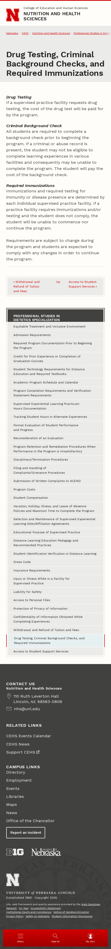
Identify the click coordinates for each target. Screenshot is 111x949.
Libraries (15, 796)
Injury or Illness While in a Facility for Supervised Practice (41, 581)
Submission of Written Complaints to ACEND (47, 481)
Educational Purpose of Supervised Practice (46, 532)
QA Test (23, 908)
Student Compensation (30, 498)
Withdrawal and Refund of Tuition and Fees (26, 286)
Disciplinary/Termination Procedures (40, 459)
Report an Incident (25, 833)
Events (12, 788)
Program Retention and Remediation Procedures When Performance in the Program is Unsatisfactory (54, 449)
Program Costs (24, 489)
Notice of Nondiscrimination (71, 912)
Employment (19, 780)
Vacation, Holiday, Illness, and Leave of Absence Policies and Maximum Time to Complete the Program (53, 508)
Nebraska (12, 33)
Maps (11, 804)
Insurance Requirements (31, 570)
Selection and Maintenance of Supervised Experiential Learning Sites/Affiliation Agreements (54, 521)
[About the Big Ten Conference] (14, 852)
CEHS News (17, 744)
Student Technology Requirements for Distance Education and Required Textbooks (49, 371)
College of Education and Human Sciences (55, 8)
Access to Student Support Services (40, 651)
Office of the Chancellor (30, 820)
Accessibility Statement (45, 908)
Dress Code (22, 562)
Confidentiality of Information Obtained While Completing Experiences (48, 619)
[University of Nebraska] (46, 852)
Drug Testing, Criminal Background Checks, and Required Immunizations (49, 640)
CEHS (25, 33)
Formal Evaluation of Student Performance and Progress (45, 427)
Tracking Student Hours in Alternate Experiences (50, 417)
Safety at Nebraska (38, 916)
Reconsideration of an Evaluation (38, 438)
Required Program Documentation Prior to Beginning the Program (52, 345)
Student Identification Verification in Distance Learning (54, 553)
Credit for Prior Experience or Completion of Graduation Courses (47, 359)
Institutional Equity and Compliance (28, 912)
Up (58, 282)
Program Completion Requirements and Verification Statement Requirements (52, 393)
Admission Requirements (32, 335)
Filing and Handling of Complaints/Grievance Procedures (39, 470)
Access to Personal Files (31, 600)
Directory (15, 772)
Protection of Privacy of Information (40, 608)
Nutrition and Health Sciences (51, 16)
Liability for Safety (27, 592)
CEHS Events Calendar (28, 735)
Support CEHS (20, 752)
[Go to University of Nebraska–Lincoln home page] (12, 15)
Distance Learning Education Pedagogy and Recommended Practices (45, 543)
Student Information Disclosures (72, 916)
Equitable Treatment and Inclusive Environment (49, 326)
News (11, 812)
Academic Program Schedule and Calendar (45, 382)
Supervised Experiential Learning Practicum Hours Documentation (46, 406)
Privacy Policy (14, 916)
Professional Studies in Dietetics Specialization (36, 318)
